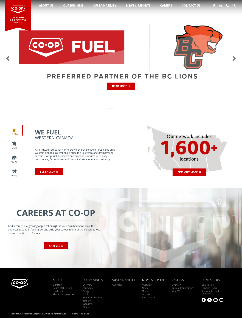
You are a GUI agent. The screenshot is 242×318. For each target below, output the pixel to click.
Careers (54, 245)
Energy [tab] (14, 134)
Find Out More (188, 172)
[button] (18, 57)
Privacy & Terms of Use (80, 314)
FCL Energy (47, 171)
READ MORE (119, 86)
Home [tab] (14, 175)
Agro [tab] (14, 161)
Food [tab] (14, 147)
